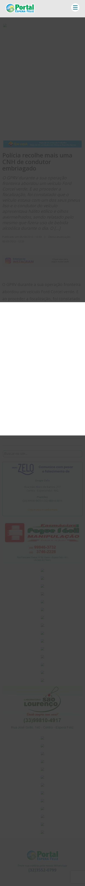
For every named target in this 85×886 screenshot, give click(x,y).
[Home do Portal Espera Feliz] (20, 12)
